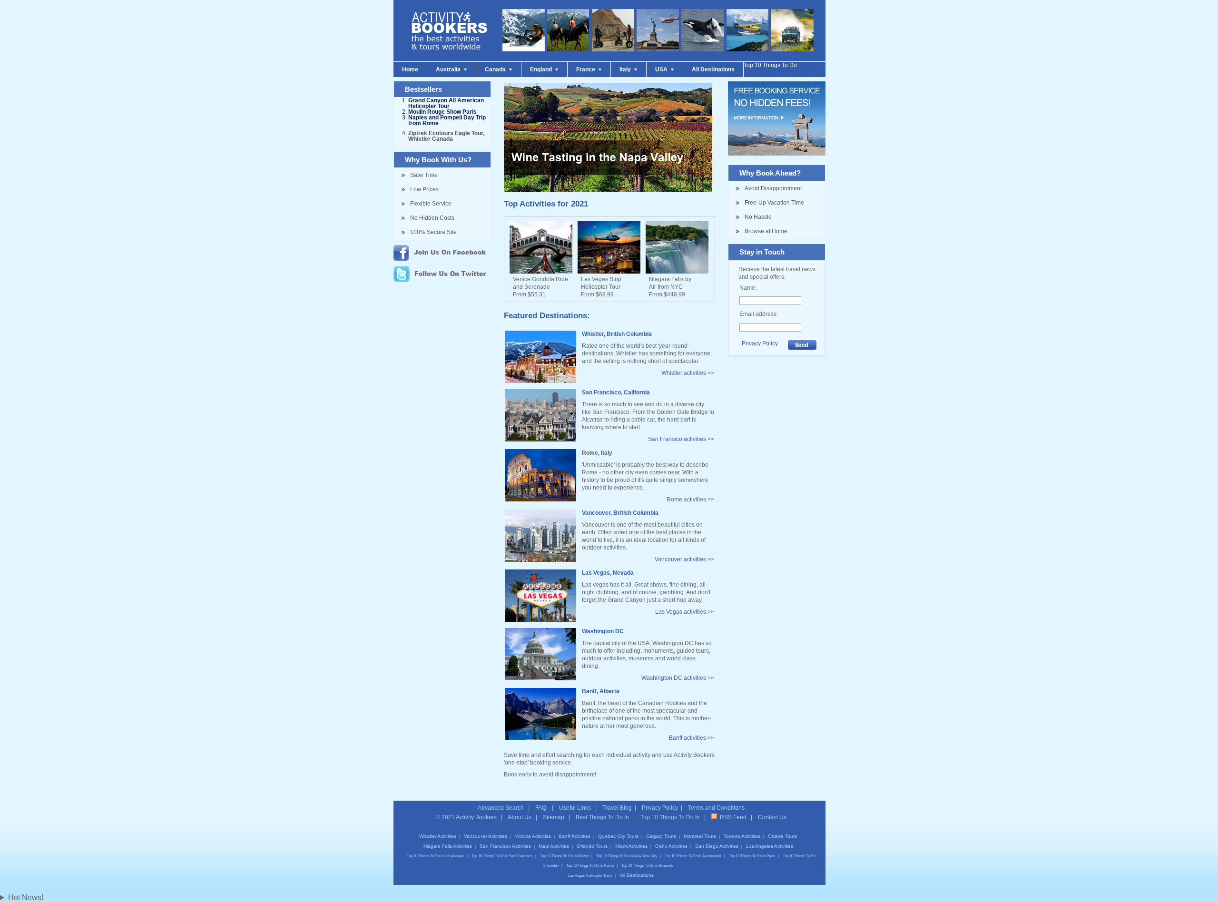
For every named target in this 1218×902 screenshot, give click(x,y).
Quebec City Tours (618, 836)
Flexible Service (431, 203)
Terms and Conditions (716, 807)
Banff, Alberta (600, 691)
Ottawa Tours (782, 836)
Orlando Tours (592, 846)
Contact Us (772, 817)
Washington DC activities (673, 678)
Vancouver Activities (485, 836)
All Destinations (637, 875)
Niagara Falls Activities (447, 846)
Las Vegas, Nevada (608, 572)
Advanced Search (501, 807)
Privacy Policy (760, 343)
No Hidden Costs (432, 218)
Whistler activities (683, 373)
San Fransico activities (677, 439)
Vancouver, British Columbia (620, 513)
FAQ (541, 807)
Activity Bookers (476, 817)
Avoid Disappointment (773, 188)
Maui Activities (554, 846)
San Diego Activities (716, 846)
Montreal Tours (700, 836)
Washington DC (603, 631)
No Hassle (758, 217)
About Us (519, 817)
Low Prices (424, 189)
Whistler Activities (437, 836)
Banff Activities (574, 836)
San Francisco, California (616, 392)
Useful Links (575, 807)
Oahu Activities (671, 846)
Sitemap (553, 817)
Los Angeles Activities (769, 846)
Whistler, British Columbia (617, 334)
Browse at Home (766, 231)
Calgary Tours (661, 836)
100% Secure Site (433, 232)
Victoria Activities (533, 836)
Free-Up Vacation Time (774, 202)
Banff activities (687, 738)
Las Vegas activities (680, 611)
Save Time (424, 175)
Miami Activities (631, 846)
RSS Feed (732, 817)
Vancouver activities (680, 559)
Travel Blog (617, 807)
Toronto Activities (742, 836)
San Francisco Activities (505, 846)
